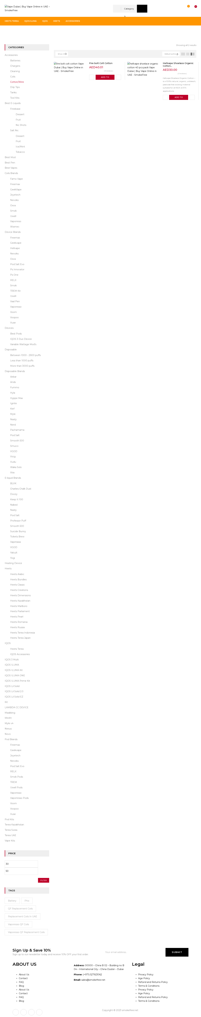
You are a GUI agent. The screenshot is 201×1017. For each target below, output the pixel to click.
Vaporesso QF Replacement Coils (26, 932)
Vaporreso (15, 221)
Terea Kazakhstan (14, 824)
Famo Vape (16, 178)
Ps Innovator (17, 269)
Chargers (15, 65)
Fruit (18, 119)
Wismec (14, 226)
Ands (13, 382)
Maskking (10, 712)
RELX (13, 280)
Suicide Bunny (18, 531)
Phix (26, 900)
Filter (43, 880)
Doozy (13, 494)
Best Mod (10, 157)
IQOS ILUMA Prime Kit (17, 680)
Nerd (13, 424)
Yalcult (13, 552)
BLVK (13, 483)
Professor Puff (18, 520)
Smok (13, 210)
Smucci (14, 446)
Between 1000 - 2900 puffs (25, 355)
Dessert (20, 114)
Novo (8, 734)
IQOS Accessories (20, 654)
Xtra (12, 472)
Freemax (15, 184)
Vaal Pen (15, 301)
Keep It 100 (16, 499)
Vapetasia (15, 542)
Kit (6, 702)
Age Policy (144, 978)
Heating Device (13, 563)
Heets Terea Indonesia (22, 632)
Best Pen (10, 162)
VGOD (13, 451)
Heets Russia (17, 627)
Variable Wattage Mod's (23, 344)
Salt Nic (14, 130)
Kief (12, 408)
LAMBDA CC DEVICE (16, 707)
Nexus (8, 728)
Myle (13, 414)
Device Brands (13, 232)
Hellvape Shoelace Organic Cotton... (178, 64)
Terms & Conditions (148, 985)
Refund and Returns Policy (153, 982)
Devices (9, 328)
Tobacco (20, 152)
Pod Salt (14, 435)
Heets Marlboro (18, 606)
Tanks (13, 92)
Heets (8, 568)
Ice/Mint (20, 146)
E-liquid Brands (13, 477)
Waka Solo (16, 467)
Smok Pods (16, 776)
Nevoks (14, 200)
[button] (193, 8)
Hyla (12, 392)
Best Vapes (11, 167)
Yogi (12, 558)
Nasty (13, 419)
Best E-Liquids (13, 103)
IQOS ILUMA (12, 664)
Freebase (15, 108)
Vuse (13, 322)
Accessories (22, 32)
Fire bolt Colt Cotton (100, 63)
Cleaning (15, 71)
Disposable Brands (15, 371)
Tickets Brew (17, 536)
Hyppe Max (16, 398)
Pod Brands (11, 739)
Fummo (14, 387)
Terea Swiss (11, 830)
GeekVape (16, 189)
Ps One (14, 274)
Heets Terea (17, 648)
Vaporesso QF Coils (18, 924)
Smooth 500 (17, 440)
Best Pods (16, 333)
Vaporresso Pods (19, 798)
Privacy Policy (145, 974)
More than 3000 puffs (22, 365)
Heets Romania (18, 622)
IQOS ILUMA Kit (14, 670)
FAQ (21, 982)
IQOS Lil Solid (12, 686)
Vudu (13, 461)
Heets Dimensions (20, 595)
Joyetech (15, 194)
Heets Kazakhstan (20, 600)
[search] (142, 9)
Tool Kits (14, 97)
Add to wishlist (91, 77)
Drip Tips (15, 87)
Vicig (13, 456)
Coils (12, 76)
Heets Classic (17, 584)
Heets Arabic (17, 574)
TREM (13, 782)
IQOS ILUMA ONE (15, 675)
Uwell (13, 216)
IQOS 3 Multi (12, 659)
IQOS (8, 643)
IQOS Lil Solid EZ (14, 696)
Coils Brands (11, 173)
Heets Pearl (16, 616)
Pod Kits (9, 819)
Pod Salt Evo (17, 264)
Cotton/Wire (17, 82)
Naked (13, 504)
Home (8, 32)
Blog (21, 985)
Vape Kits (10, 840)
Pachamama (17, 430)
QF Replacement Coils (20, 908)
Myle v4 (9, 723)
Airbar (13, 376)
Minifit (8, 718)
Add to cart (105, 78)
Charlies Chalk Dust (20, 488)
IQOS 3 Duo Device (21, 339)
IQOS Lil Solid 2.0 (14, 691)
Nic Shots (21, 125)
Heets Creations (19, 590)
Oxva (13, 205)
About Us (24, 974)
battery (12, 900)
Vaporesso (16, 306)
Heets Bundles (18, 579)
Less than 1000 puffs (21, 360)
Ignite (13, 403)
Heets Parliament (20, 611)
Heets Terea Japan (20, 637)
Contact (23, 978)
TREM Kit (15, 290)
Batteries (15, 60)
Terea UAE (10, 835)
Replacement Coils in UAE (22, 916)
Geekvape (15, 242)
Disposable (11, 349)
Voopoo (14, 317)
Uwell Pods (16, 787)
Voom (13, 312)
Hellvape (15, 248)
